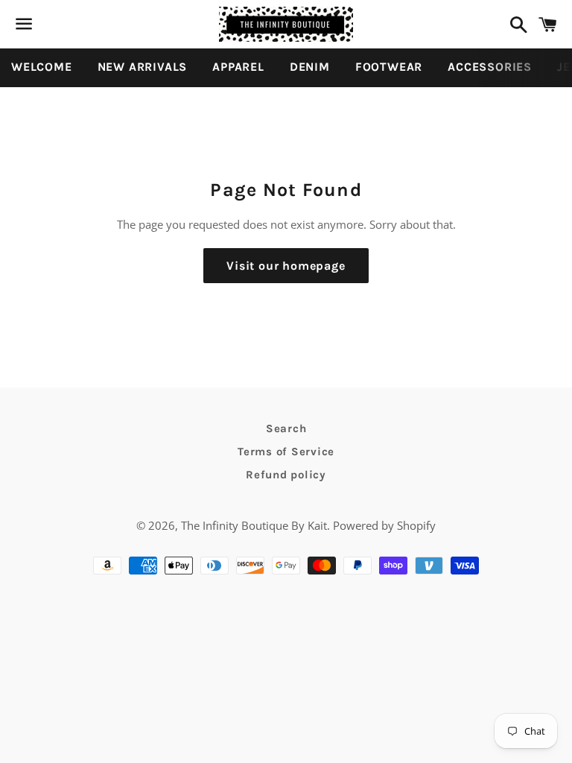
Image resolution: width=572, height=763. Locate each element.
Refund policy (286, 474)
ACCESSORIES (490, 67)
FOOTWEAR (388, 67)
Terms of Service (286, 451)
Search (286, 428)
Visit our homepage (285, 266)
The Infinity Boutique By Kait (254, 525)
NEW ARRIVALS (143, 67)
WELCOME (41, 67)
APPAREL (238, 67)
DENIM (310, 67)
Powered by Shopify (384, 525)
